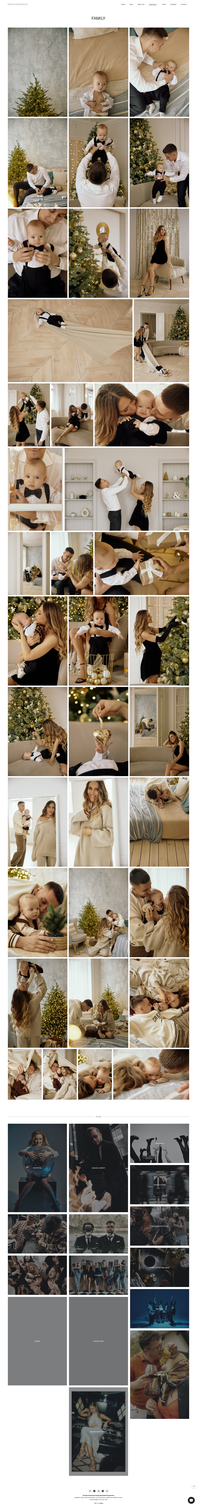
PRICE (164, 4)
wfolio (101, 1503)
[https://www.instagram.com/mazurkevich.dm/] (90, 1490)
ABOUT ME (141, 4)
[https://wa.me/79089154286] (99, 1490)
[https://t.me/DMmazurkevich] (94, 1490)
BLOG (131, 4)
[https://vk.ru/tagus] (103, 1490)
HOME (123, 4)
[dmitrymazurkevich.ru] (18, 4)
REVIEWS (173, 4)
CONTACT (184, 4)
